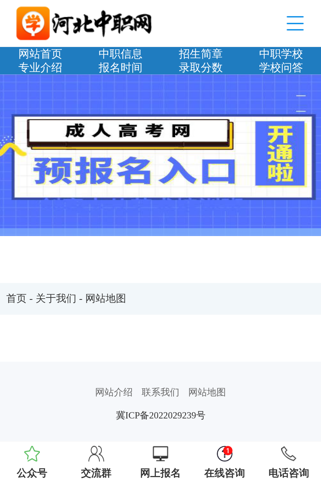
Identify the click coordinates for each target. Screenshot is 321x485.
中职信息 (120, 54)
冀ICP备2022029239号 (161, 415)
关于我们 (56, 298)
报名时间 (120, 67)
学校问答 (281, 67)
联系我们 (160, 392)
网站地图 (105, 298)
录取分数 (201, 67)
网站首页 (40, 54)
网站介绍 (114, 392)
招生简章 (201, 54)
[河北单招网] (85, 22)
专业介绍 (40, 67)
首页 (16, 298)
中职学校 (281, 54)
